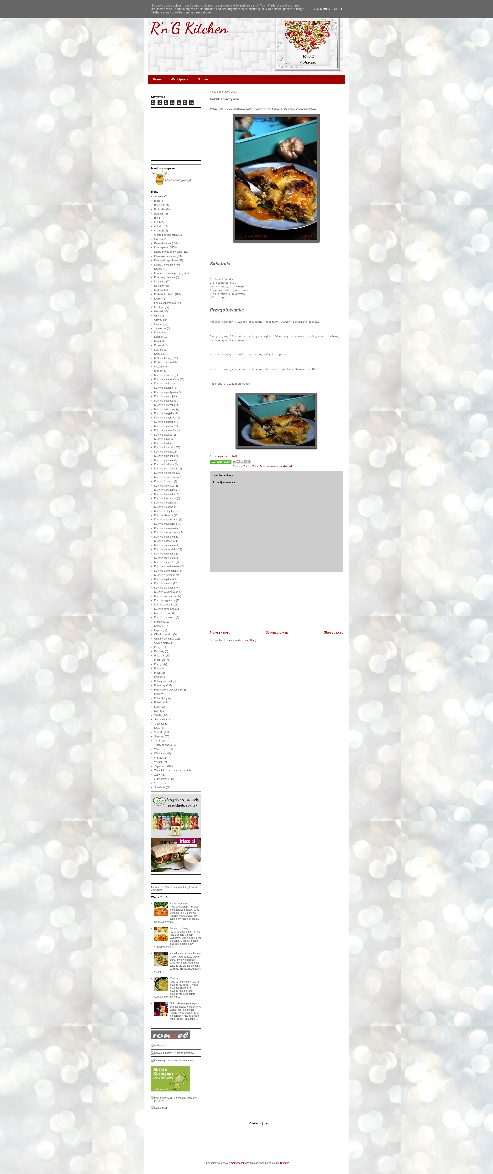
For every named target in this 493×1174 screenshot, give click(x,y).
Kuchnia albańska (164, 375)
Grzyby (158, 319)
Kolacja (158, 353)
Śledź (157, 783)
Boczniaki (159, 205)
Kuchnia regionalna (164, 553)
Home (157, 79)
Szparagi (159, 736)
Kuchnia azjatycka (164, 404)
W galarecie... (162, 749)
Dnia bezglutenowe (164, 277)
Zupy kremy (161, 778)
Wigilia (158, 757)
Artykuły (158, 196)
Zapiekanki (160, 766)
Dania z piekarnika (164, 264)
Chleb (157, 222)
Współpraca (179, 79)
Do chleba (159, 281)
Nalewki (158, 626)
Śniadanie (159, 787)
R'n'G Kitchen (189, 28)
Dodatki (158, 290)
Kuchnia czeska (163, 434)
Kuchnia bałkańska (164, 409)
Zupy (157, 774)
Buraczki (159, 213)
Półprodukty (161, 698)
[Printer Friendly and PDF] (220, 463)
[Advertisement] (276, 601)
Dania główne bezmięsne (168, 251)
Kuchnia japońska (164, 485)
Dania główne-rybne (271, 466)
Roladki (158, 702)
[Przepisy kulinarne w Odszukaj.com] (172, 1060)
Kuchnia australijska (165, 396)
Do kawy (159, 285)
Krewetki (159, 366)
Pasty (157, 647)
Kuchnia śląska (162, 613)
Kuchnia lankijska (164, 511)
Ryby (157, 706)
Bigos (157, 200)
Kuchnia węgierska (164, 600)
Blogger (284, 1162)
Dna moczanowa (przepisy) (169, 273)
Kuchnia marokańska (166, 528)
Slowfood (159, 723)
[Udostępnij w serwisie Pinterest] (249, 461)
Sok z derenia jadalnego (183, 1003)
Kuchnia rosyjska (164, 557)
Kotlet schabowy (163, 358)
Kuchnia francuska (164, 447)
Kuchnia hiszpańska (165, 468)
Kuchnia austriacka (165, 400)
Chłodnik (159, 226)
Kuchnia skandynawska (167, 566)
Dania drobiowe (162, 243)
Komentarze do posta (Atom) (240, 640)
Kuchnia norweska (164, 540)
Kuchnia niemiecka (164, 536)
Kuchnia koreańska (165, 502)
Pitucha (174, 978)
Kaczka (158, 332)
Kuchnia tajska (162, 579)
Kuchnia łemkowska (165, 608)
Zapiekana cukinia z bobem (185, 953)
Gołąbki (287, 466)
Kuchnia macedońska (166, 519)
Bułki (157, 217)
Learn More (322, 9)
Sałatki (158, 715)
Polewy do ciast (163, 681)
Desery (158, 268)
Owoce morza (162, 642)
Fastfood (159, 307)
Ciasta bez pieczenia (166, 234)
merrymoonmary (240, 1162)
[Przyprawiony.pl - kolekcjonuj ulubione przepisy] (176, 1100)
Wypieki (158, 762)
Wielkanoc (160, 753)
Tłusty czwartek (163, 744)
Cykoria (158, 239)
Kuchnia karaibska (164, 494)
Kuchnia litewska (163, 515)
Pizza (157, 668)
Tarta (157, 740)
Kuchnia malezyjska (165, 523)
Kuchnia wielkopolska (166, 591)
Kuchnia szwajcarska (166, 570)
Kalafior (158, 336)
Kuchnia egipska (163, 439)
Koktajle (158, 349)
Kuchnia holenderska (166, 472)
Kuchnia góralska (164, 460)
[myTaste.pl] (159, 1045)
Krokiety (158, 370)
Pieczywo (159, 659)
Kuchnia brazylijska (165, 417)
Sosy (157, 727)
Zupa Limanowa (179, 903)
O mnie (203, 79)
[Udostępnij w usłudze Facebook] (245, 461)
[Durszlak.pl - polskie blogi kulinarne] (159, 1107)
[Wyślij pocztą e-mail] (234, 461)
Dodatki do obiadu (164, 294)
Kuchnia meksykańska (167, 532)
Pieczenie (159, 655)
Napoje (158, 630)
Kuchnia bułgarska (164, 421)
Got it (338, 9)
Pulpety (158, 693)
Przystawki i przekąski (166, 689)
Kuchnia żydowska (164, 617)
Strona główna (277, 632)
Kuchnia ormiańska (165, 545)
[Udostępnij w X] (242, 461)
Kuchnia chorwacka (165, 430)
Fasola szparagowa (165, 302)
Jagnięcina (160, 328)
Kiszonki (159, 345)
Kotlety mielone (163, 362)
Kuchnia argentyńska (166, 392)
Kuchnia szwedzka (164, 575)
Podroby (158, 677)
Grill (156, 315)
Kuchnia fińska (162, 443)
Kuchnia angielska (164, 383)
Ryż (156, 711)
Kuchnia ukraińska (164, 587)
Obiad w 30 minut (164, 638)
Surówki (158, 732)
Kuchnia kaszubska (165, 498)
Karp (156, 341)
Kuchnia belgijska (164, 413)
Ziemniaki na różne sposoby (170, 770)
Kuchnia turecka (163, 583)
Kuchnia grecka (163, 451)
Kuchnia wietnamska (165, 596)
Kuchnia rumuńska (164, 562)
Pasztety (159, 651)
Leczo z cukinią (179, 928)
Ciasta (157, 230)
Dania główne (251, 466)
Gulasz (158, 324)
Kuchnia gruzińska (164, 455)
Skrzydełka (160, 719)
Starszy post (333, 632)
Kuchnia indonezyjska (166, 477)
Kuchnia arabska (163, 387)
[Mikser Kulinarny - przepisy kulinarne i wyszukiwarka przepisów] (170, 1090)
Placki (157, 672)
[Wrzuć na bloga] (238, 461)
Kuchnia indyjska (163, 481)
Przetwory (159, 685)
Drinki (157, 298)
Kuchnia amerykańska (166, 379)
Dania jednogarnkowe (166, 260)
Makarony (159, 621)
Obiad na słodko (163, 634)
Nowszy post (220, 632)
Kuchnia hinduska (164, 464)
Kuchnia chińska (163, 426)
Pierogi (158, 664)
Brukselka (159, 209)
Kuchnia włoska (163, 604)
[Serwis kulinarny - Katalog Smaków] (172, 1052)
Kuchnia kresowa (163, 506)
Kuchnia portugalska (165, 549)
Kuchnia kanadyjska (165, 489)
